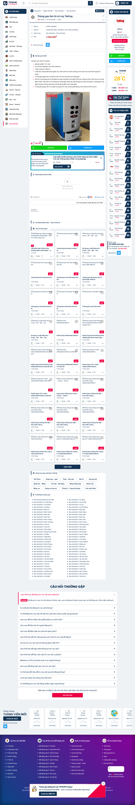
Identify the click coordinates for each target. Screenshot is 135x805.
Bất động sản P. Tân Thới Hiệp (49, 756)
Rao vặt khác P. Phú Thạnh (42, 546)
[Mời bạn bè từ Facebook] (119, 253)
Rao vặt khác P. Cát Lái (41, 524)
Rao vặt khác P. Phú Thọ (77, 546)
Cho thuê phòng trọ (77, 749)
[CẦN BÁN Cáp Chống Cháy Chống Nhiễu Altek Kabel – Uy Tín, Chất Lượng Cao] (42, 239)
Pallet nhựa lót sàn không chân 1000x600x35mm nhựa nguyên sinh (93, 336)
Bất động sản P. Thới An (47, 770)
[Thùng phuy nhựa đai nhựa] (93, 297)
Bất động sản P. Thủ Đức (47, 746)
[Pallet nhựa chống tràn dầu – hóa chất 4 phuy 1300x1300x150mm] (93, 384)
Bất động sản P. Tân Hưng (47, 774)
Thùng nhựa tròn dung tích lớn (41, 277)
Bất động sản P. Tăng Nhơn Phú (49, 749)
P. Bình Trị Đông (12, 770)
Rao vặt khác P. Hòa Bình (77, 537)
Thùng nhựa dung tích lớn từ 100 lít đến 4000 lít (92, 278)
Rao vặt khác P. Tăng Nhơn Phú (79, 561)
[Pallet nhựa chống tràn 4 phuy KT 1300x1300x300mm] (93, 442)
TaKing (119, 29)
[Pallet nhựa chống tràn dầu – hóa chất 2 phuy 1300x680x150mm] (93, 413)
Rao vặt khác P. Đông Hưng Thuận (45, 532)
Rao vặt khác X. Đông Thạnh (78, 574)
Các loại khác (71, 11)
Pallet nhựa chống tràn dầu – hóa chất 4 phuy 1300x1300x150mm (92, 394)
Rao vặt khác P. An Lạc (76, 504)
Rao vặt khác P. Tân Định (42, 554)
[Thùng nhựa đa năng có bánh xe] (67, 239)
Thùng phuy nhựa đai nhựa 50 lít (41, 307)
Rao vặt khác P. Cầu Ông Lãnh (79, 524)
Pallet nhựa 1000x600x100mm (67, 335)
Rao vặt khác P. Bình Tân (42, 517)
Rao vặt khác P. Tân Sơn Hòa (78, 556)
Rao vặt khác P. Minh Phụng (43, 544)
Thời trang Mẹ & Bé (77, 774)
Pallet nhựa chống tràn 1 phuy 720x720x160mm (41, 452)
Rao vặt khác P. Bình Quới (77, 514)
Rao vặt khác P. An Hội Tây (77, 502)
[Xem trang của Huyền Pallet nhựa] (32, 343)
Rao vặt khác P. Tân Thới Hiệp (43, 561)
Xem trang (37, 725)
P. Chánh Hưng (12, 763)
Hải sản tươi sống (77, 760)
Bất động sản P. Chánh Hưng (48, 753)
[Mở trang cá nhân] (111, 117)
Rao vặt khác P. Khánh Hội (42, 539)
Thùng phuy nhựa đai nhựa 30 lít (67, 307)
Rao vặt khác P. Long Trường (78, 542)
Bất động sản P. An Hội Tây (48, 777)
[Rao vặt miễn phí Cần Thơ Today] (120, 100)
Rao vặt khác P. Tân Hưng (77, 554)
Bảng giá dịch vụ (109, 753)
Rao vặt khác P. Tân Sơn (42, 556)
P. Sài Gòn (10, 774)
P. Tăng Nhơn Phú (12, 749)
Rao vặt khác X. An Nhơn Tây (43, 571)
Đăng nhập (100, 197)
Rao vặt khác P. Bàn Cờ (41, 509)
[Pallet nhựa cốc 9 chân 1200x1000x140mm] (93, 355)
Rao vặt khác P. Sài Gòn (41, 551)
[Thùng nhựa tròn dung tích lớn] (42, 268)
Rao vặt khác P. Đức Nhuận (78, 532)
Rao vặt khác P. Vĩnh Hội (77, 566)
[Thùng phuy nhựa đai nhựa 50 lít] (42, 297)
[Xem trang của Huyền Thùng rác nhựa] (58, 256)
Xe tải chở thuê (76, 753)
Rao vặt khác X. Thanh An (77, 576)
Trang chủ (37, 11)
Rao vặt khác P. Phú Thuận (42, 549)
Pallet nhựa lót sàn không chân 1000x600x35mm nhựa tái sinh (42, 365)
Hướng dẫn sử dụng (110, 760)
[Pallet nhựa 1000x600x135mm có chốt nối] (67, 355)
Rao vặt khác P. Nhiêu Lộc (77, 544)
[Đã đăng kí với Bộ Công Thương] (116, 770)
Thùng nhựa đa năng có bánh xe (67, 249)
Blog (105, 756)
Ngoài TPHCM (47, 11)
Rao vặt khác (59, 11)
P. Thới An (10, 760)
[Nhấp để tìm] (90, 3)
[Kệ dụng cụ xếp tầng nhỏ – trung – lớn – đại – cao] (93, 239)
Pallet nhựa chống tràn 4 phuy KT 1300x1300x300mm (92, 452)
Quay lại (99, 11)
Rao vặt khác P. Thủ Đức (42, 566)
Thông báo (107, 749)
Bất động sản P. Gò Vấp (46, 763)
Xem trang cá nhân (119, 41)
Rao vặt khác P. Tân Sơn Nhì (78, 559)
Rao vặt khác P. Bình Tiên (77, 519)
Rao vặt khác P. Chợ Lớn (42, 527)
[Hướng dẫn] (23, 3)
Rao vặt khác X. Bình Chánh (78, 571)
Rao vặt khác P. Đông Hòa (77, 529)
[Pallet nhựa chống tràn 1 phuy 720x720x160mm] (42, 442)
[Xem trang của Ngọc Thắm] (32, 256)
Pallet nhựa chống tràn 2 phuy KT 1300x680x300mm (67, 452)
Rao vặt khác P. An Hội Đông (43, 502)
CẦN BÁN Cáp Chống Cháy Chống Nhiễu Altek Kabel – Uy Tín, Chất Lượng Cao (41, 249)
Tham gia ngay (12, 718)
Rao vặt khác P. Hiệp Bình (42, 537)
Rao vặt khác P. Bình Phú (42, 514)
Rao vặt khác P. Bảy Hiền (77, 509)
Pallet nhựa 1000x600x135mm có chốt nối (67, 365)
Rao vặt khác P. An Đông (77, 500)
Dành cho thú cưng (77, 770)
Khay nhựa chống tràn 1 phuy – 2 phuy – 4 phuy (67, 394)
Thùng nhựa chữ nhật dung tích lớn (67, 278)
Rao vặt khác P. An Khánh (42, 504)
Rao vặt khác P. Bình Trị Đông (43, 522)
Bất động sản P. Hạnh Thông (48, 760)
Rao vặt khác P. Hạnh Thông (78, 534)
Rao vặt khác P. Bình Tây (77, 517)
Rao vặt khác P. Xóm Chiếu (42, 569)
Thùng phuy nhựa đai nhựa (91, 306)
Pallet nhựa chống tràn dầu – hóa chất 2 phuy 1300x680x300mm (67, 423)
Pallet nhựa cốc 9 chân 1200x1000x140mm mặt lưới (41, 394)
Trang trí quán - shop (78, 763)
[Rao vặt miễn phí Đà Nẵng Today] (120, 105)
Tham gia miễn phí (48, 794)
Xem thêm (67, 467)
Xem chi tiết (59, 167)
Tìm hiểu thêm (122, 248)
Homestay (74, 756)
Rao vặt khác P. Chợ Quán (77, 527)
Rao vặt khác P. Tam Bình (77, 551)
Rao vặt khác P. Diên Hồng (42, 529)
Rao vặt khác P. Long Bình (42, 542)
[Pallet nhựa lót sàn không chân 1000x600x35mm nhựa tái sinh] (42, 355)
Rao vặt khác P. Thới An (41, 564)
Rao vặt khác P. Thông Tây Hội (79, 564)
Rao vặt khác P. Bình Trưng (78, 522)
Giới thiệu (107, 746)
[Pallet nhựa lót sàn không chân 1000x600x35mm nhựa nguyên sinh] (93, 326)
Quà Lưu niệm (75, 767)
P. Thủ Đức (10, 746)
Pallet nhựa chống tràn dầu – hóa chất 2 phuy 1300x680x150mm (92, 423)
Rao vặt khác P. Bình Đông (77, 512)
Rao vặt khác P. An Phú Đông (78, 507)
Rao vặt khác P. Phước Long (78, 549)
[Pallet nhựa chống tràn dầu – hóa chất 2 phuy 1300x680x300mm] (67, 413)
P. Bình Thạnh (11, 777)
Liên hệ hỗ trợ (108, 763)
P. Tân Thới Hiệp (12, 753)
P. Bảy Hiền (10, 767)
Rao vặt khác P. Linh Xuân (77, 539)
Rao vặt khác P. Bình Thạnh (43, 519)
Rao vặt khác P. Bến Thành (42, 512)
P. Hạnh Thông (11, 756)
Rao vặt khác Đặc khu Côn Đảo (44, 500)
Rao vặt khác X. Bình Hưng (42, 574)
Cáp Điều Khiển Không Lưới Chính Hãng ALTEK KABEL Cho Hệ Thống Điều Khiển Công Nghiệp (75, 158)
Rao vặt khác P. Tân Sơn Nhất (43, 559)
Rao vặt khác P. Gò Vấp (41, 534)
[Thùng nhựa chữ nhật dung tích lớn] (67, 268)
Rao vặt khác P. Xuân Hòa (77, 569)
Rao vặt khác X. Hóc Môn (42, 576)
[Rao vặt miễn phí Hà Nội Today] (121, 102)
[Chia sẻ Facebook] (48, 45)
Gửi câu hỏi (67, 695)
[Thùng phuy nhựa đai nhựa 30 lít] (67, 297)
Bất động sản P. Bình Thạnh (48, 767)
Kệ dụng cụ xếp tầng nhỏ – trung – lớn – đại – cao (91, 249)
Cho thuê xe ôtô (76, 746)
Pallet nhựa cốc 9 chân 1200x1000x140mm (90, 365)
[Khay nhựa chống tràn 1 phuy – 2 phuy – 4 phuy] (67, 384)
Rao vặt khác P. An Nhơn (42, 507)
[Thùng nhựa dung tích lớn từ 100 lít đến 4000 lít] (93, 268)
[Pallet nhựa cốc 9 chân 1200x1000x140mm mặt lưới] (42, 384)
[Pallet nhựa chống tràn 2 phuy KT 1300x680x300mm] (67, 442)
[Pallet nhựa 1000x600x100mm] (67, 326)
